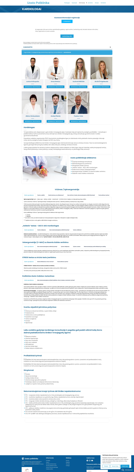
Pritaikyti (106, 466)
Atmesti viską (115, 466)
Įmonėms (90, 2)
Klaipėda (68, 462)
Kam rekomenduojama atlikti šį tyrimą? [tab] (59, 230)
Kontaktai (103, 2)
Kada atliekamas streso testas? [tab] (45, 261)
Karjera (47, 462)
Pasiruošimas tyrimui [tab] (104, 195)
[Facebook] (87, 460)
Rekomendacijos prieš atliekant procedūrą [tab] (95, 246)
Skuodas (68, 464)
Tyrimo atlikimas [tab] (77, 230)
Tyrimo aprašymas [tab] (29, 195)
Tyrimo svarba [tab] (76, 246)
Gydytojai (74, 2)
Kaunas (67, 460)
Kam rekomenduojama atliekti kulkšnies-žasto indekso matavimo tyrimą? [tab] (56, 280)
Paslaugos (67, 2)
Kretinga (68, 465)
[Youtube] (92, 460)
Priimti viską (125, 466)
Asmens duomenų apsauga (52, 467)
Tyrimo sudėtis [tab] (41, 195)
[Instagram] (90, 460)
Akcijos (97, 2)
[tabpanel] (67, 210)
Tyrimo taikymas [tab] (41, 230)
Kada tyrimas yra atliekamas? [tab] (56, 195)
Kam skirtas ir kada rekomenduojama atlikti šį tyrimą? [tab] (81, 195)
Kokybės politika (49, 469)
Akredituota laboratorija (51, 464)
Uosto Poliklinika (38, 2)
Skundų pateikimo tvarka (51, 465)
